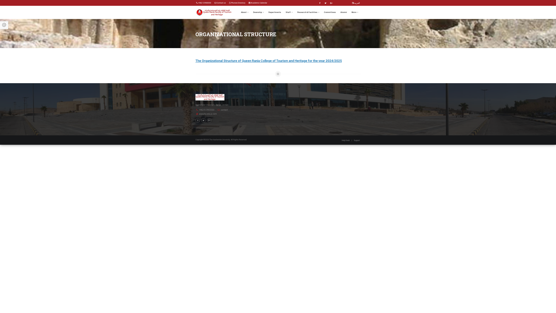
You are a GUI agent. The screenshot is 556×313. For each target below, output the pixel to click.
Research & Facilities (307, 12)
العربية (357, 3)
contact (224, 110)
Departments (274, 12)
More (354, 12)
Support (357, 140)
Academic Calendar (258, 3)
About (244, 12)
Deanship (257, 12)
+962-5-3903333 (206, 110)
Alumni (343, 12)
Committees (330, 12)
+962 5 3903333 (204, 3)
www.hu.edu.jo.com (208, 114)
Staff (288, 12)
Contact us (221, 3)
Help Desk (346, 140)
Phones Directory (238, 3)
